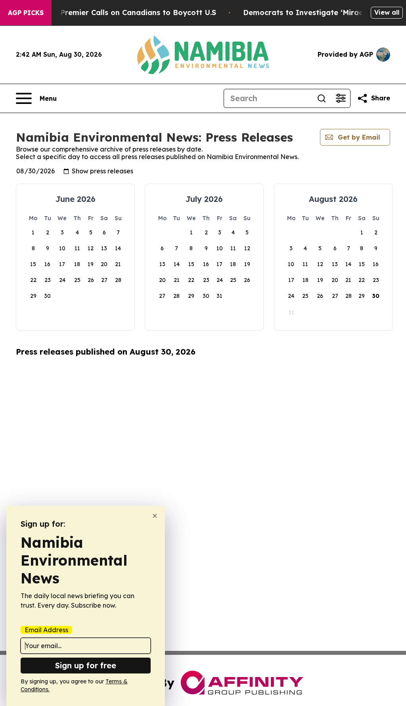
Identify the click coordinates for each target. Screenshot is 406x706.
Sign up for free (85, 665)
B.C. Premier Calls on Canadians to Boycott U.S (130, 12)
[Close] (155, 516)
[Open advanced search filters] (340, 98)
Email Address (46, 630)
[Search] (321, 98)
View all (386, 12)
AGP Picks (26, 13)
